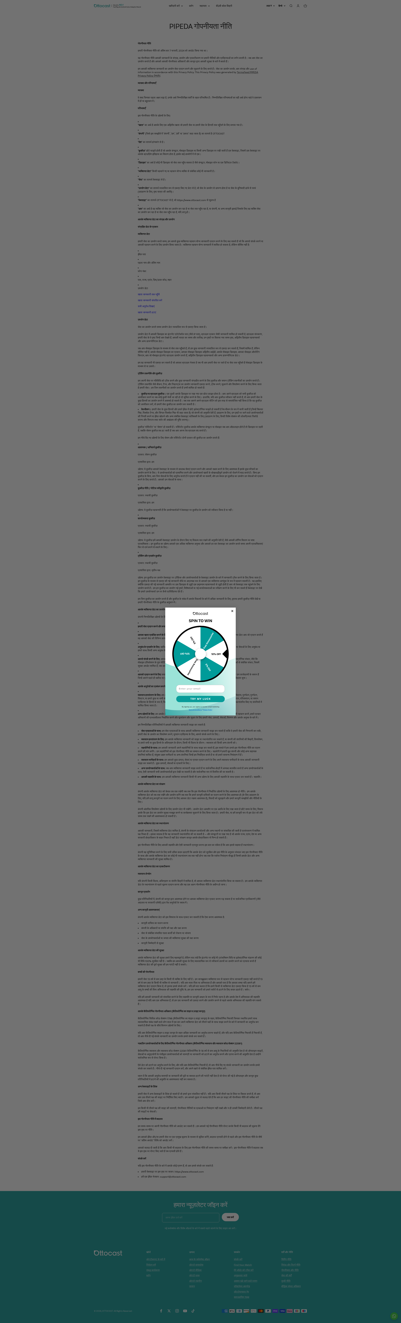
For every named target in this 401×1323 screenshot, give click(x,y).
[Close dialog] (232, 611)
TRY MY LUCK (200, 699)
